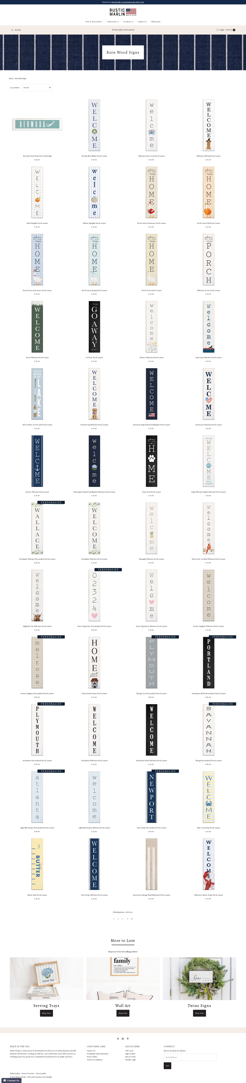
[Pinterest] (128, 1038)
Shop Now (46, 1013)
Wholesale (155, 21)
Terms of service (27, 1073)
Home (11, 78)
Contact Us (91, 1050)
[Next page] (132, 918)
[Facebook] (118, 1038)
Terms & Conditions (94, 1059)
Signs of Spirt (130, 1053)
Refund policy (15, 1073)
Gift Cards (129, 1050)
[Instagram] (123, 1038)
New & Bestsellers (94, 21)
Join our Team (130, 1056)
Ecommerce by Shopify (43, 1077)
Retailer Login (130, 1059)
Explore (141, 21)
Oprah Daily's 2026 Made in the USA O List (127, 2)
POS (29, 1077)
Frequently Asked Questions (97, 1053)
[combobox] (47, 30)
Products (127, 21)
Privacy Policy (92, 1056)
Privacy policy (41, 1073)
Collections (112, 21)
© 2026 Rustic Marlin (18, 1077)
